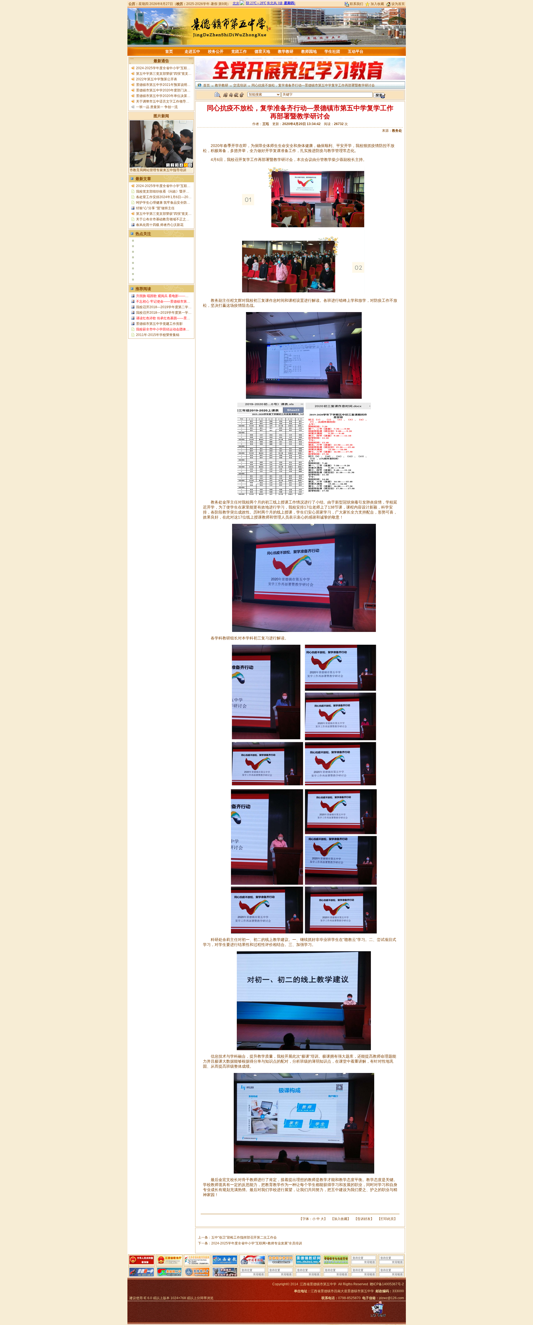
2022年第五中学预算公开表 (156, 79)
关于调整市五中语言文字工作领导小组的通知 (169, 101)
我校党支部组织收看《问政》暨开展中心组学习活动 (174, 191)
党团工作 (239, 51)
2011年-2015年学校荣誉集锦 (157, 335)
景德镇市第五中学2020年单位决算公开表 (166, 96)
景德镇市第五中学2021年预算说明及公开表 (168, 85)
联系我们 (356, 4)
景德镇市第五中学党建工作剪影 (159, 324)
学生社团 (332, 51)
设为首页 (398, 4)
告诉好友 (364, 1219)
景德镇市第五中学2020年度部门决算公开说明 (170, 90)
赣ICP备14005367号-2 (387, 1284)
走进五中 (192, 51)
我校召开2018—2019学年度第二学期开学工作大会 (174, 307)
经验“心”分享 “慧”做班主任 (155, 208)
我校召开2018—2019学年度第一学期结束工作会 (172, 313)
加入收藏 (377, 4)
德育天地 (262, 51)
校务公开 (215, 51)
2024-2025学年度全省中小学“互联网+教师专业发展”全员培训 (181, 68)
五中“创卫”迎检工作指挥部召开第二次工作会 (244, 1237)
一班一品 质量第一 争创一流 (157, 107)
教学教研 (285, 51)
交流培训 (240, 85)
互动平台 (355, 51)
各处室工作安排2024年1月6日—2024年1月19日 (172, 197)
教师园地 (309, 51)
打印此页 (387, 1219)
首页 (169, 51)
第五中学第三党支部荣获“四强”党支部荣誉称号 (170, 74)
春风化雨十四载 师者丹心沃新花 (159, 225)
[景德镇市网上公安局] (377, 1317)
